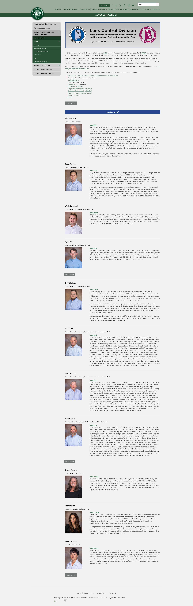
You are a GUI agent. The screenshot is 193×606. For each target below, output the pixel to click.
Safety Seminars (73, 95)
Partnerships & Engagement (118, 9)
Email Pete (93, 425)
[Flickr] (129, 5)
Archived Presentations (40, 62)
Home (79, 593)
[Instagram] (124, 5)
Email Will (93, 125)
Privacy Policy (89, 593)
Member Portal (105, 5)
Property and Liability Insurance (45, 24)
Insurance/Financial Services (140, 9)
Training (36, 45)
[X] (120, 5)
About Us (58, 9)
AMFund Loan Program (42, 65)
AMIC (105, 53)
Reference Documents (40, 48)
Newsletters (72, 84)
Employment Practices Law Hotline (80, 89)
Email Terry (94, 380)
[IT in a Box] (65, 601)
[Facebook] (112, 5)
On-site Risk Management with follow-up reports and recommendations (93, 76)
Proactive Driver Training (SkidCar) (80, 91)
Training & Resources (99, 9)
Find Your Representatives (41, 51)
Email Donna (94, 477)
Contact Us (112, 593)
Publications (37, 55)
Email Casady (94, 512)
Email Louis (93, 335)
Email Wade (94, 213)
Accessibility (101, 593)
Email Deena (94, 548)
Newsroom (156, 9)
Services (36, 41)
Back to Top (71, 103)
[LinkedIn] (116, 5)
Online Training (73, 80)
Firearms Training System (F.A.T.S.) (80, 93)
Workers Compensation (42, 28)
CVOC (70, 97)
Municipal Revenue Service (43, 69)
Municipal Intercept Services (43, 73)
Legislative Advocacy (70, 9)
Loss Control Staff (39, 38)
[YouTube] (133, 5)
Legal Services (85, 9)
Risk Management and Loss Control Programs (44, 33)
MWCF (144, 53)
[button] (157, 4)
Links (35, 58)
